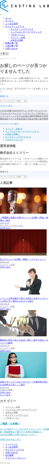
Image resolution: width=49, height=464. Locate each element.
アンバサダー (28, 111)
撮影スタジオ (10, 119)
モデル (20, 116)
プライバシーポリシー (15, 458)
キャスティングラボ (14, 26)
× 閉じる (4, 54)
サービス (9, 21)
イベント (39, 111)
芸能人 (36, 119)
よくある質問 (11, 24)
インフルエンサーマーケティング (26, 32)
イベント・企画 (17, 37)
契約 (40, 116)
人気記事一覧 (11, 46)
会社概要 (9, 455)
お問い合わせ (11, 48)
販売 (42, 119)
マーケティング (9, 116)
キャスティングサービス (21, 29)
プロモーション (17, 35)
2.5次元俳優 (5, 111)
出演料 (30, 116)
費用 (46, 119)
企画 (25, 116)
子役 (44, 116)
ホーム (8, 18)
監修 (23, 119)
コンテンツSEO (34, 113)
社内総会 (29, 119)
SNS (20, 111)
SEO (16, 111)
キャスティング (20, 113)
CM (12, 111)
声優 (35, 116)
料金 (19, 119)
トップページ (11, 444)
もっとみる (5, 395)
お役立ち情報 (16, 40)
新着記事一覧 (11, 43)
